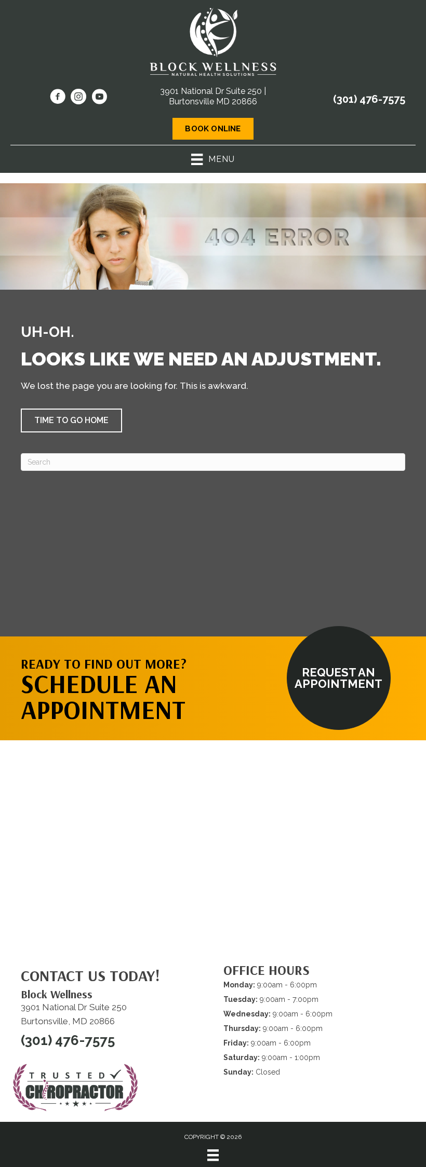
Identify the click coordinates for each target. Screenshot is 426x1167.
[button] (71, 420)
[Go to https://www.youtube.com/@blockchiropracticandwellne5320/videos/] (99, 98)
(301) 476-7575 (369, 99)
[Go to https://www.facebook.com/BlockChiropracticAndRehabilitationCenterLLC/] (57, 98)
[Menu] (213, 1155)
